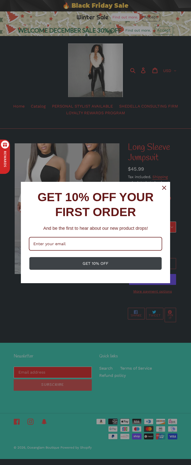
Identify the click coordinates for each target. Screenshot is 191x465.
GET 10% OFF (95, 263)
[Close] (164, 188)
